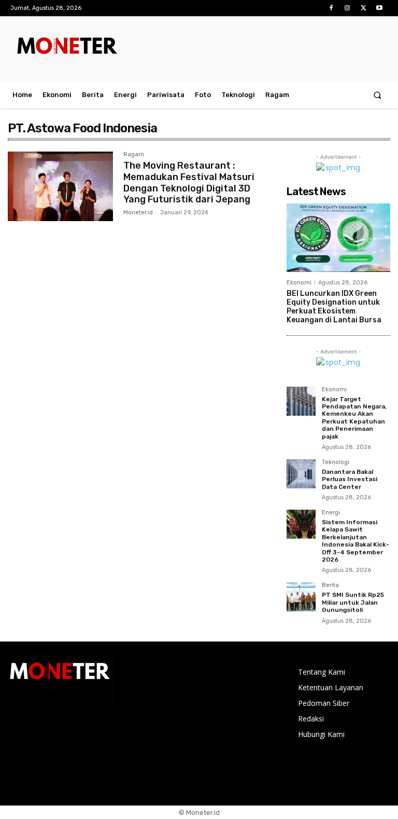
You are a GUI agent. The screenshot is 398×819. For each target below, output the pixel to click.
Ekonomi (299, 282)
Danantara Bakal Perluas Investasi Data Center (349, 479)
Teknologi (335, 462)
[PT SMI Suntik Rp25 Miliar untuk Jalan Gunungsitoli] (301, 596)
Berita (330, 585)
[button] (377, 94)
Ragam (133, 155)
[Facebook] (331, 8)
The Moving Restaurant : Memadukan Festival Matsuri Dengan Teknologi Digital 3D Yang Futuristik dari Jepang (188, 182)
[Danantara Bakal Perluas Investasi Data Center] (301, 473)
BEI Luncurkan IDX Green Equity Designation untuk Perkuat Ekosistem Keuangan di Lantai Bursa (334, 306)
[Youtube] (380, 8)
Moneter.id (138, 212)
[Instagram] (347, 8)
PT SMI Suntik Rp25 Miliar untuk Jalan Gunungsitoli (353, 602)
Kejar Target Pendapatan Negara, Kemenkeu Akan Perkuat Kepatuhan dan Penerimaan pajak (354, 417)
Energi (331, 513)
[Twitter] (364, 8)
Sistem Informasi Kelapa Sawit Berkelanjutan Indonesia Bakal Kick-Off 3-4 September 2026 (355, 540)
